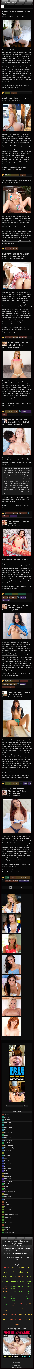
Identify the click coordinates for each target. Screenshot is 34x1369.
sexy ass (6, 1202)
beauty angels (5, 1277)
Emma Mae (7, 1150)
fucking (28, 564)
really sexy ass (16, 71)
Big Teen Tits (8, 1132)
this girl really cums (8, 162)
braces (6, 1135)
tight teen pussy (10, 670)
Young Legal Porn (9, 1232)
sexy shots (5, 58)
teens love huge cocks (13, 1320)
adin (13, 1267)
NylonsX (6, 1189)
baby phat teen (12, 222)
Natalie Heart (7, 1178)
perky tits (27, 574)
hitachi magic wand (13, 1298)
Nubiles (6, 1186)
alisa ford (21, 1267)
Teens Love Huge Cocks (9, 655)
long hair (6, 1173)
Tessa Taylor (7, 1219)
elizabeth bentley (13, 1287)
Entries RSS (16, 1364)
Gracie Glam (7, 1160)
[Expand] (2, 6)
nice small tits (23, 497)
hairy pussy (5, 1297)
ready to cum (23, 381)
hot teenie (22, 838)
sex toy (10, 159)
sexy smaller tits (23, 227)
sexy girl (20, 1309)
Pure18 (6, 1194)
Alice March (7, 1117)
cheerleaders (7, 1143)
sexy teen (28, 1309)
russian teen (5, 1309)
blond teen (5, 1281)
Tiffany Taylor (8, 1222)
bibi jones (13, 1276)
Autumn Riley (8, 1125)
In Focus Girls (8, 1163)
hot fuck (21, 1297)
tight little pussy (14, 311)
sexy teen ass (8, 1204)
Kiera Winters (8, 1168)
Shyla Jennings (8, 1207)
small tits (13, 1314)
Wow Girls (7, 1227)
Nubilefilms (7, 1184)
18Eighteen (7, 1114)
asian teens (7, 1122)
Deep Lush (18, 54)
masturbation (7, 1176)
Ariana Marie (7, 1119)
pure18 (28, 1304)
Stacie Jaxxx (8, 1209)
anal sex (28, 1267)
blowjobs (13, 1281)
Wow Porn (7, 1230)
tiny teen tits (28, 1320)
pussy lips (21, 389)
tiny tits (17, 1324)
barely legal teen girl (23, 458)
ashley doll (13, 1271)
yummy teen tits (7, 313)
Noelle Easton (8, 1181)
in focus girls (28, 1297)
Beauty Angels (8, 1127)
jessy (5, 1166)
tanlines (21, 1314)
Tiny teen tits (8, 1225)
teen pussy (28, 1314)
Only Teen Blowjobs (9, 1191)
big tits (29, 1276)
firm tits (28, 1286)
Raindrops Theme (17, 1367)
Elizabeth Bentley (9, 1148)
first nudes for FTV (13, 140)
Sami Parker (7, 1196)
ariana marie (5, 1271)
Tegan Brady (7, 1217)
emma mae (20, 1286)
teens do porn (5, 1320)
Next (22, 887)
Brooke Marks (8, 1140)
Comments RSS (16, 1365)
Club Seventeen (8, 1145)
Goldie (6, 1158)
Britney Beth (7, 1137)
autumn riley (28, 1271)
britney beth (20, 1281)
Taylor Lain (7, 1212)
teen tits (21, 1319)
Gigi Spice (7, 1155)
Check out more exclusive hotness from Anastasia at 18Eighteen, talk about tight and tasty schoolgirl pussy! (15, 330)
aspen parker (21, 1271)
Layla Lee (7, 1171)
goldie (21, 1291)
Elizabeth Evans (10, 383)
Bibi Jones (7, 1130)
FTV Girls (7, 752)
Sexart (6, 1199)
